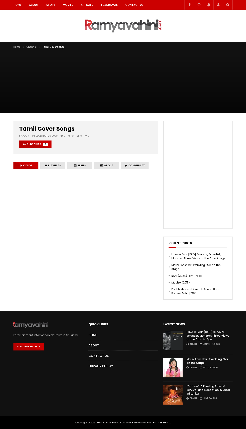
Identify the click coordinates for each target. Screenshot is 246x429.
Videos (27, 165)
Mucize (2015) (180, 282)
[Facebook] (189, 5)
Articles (87, 5)
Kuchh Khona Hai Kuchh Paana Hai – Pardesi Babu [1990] (195, 291)
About (34, 5)
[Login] (218, 5)
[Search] (228, 5)
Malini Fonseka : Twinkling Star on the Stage (196, 267)
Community (136, 165)
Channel (31, 47)
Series (81, 165)
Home (17, 5)
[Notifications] (208, 5)
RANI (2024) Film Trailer (186, 276)
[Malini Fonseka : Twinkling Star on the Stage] (173, 367)
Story (50, 5)
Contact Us (134, 5)
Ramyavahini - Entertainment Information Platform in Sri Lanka (133, 422)
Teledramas (109, 5)
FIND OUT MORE (28, 346)
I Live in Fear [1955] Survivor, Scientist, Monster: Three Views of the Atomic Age (198, 256)
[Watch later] (199, 5)
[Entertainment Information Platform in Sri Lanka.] (123, 26)
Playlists (54, 165)
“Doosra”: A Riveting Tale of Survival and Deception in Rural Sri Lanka (208, 390)
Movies (68, 5)
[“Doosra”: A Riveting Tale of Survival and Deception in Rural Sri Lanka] (173, 395)
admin (26, 135)
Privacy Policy (100, 366)
